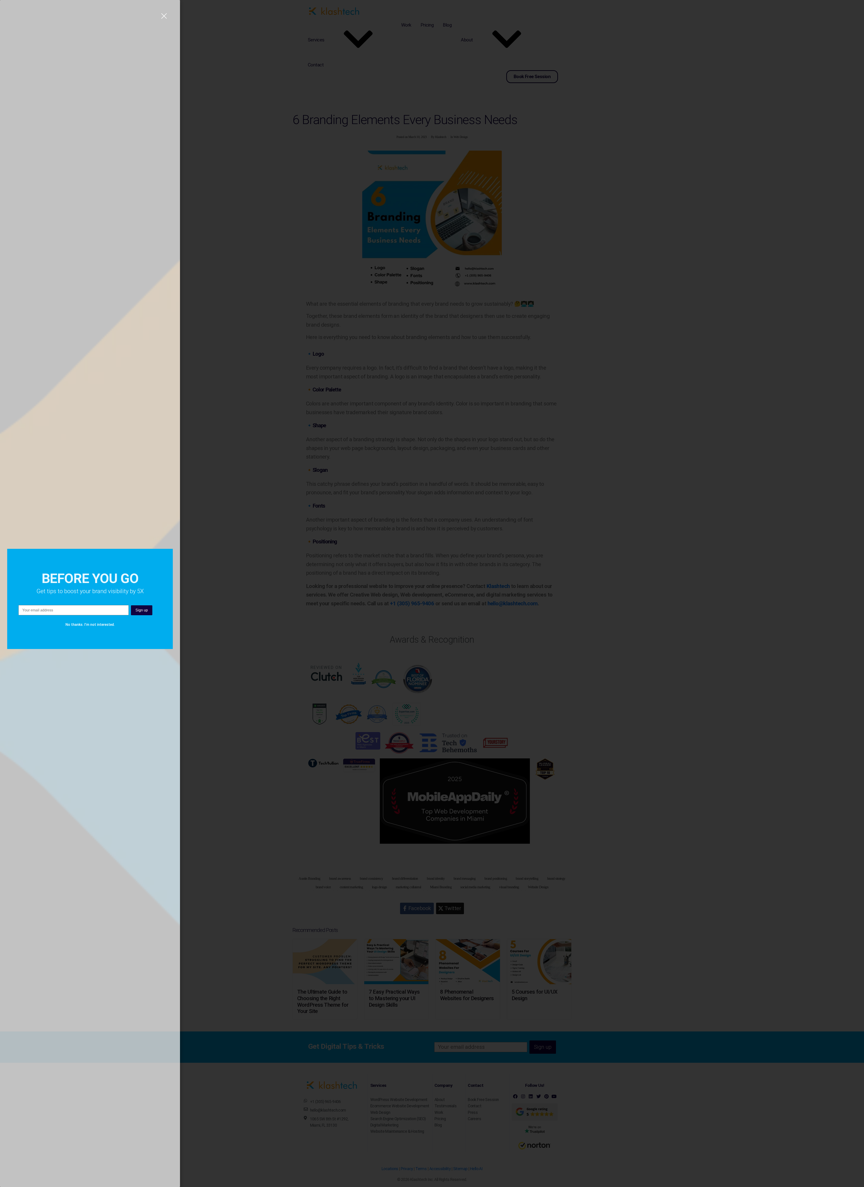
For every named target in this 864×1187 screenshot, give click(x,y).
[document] (432, 593)
